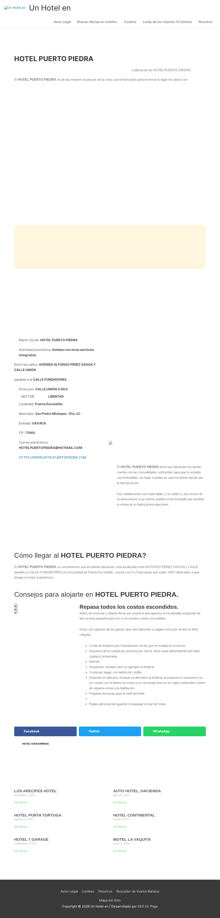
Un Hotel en (50, 7)
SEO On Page (148, 906)
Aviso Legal (62, 22)
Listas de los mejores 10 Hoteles (167, 22)
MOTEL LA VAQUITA (132, 839)
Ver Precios (21, 802)
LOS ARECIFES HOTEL (35, 791)
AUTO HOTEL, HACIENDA (137, 791)
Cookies (130, 22)
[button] (45, 731)
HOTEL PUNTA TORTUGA (37, 815)
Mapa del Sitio (110, 900)
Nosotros (205, 22)
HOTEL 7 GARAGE (31, 839)
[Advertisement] (110, 303)
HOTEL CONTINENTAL (134, 815)
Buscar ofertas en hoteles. (97, 22)
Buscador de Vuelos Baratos (137, 891)
